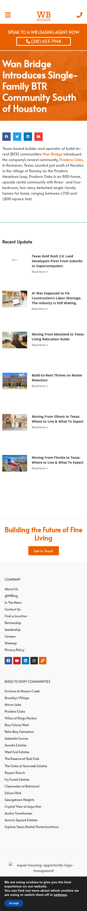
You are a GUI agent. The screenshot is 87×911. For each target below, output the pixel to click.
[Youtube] (17, 660)
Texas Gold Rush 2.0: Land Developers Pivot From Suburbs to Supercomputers (57, 261)
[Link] (42, 660)
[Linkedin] (25, 660)
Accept (14, 903)
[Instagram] (34, 660)
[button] (6, 136)
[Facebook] (8, 660)
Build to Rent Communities (27, 681)
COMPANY (12, 579)
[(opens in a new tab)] (14, 268)
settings (60, 895)
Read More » (40, 271)
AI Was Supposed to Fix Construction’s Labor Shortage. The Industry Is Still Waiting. (56, 298)
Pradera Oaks (71, 159)
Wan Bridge (52, 153)
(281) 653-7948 (45, 41)
